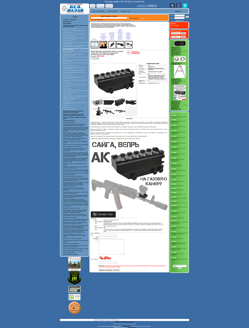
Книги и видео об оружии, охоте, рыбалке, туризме (75, 248)
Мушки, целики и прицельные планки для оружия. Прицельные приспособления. (75, 246)
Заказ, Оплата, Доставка (98, 11)
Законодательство (125, 11)
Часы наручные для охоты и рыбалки (72, 146)
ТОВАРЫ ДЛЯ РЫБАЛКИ (69, 122)
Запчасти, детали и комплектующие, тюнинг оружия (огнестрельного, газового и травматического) (76, 220)
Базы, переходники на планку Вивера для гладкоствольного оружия (73, 54)
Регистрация (100, 6)
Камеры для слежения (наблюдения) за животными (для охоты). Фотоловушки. (75, 193)
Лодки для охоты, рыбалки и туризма (72, 238)
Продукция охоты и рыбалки (69, 109)
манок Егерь (100, 19)
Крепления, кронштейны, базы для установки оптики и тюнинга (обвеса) (111, 24)
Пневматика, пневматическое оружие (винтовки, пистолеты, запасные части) (75, 167)
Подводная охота (67, 100)
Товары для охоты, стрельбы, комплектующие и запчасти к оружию (107, 23)
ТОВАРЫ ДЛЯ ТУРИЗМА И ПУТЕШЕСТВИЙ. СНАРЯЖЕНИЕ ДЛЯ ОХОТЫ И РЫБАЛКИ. (74, 125)
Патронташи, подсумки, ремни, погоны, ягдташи (74, 84)
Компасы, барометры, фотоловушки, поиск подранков (75, 95)
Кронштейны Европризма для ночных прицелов (74, 70)
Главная (92, 6)
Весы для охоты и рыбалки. (70, 217)
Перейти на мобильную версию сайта (124, 321)
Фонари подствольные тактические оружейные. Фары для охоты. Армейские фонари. (75, 223)
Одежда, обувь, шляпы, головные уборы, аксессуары (75, 90)
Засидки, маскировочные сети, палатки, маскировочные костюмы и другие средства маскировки (74, 189)
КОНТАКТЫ (109, 6)
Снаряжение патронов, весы (69, 35)
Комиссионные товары (68, 107)
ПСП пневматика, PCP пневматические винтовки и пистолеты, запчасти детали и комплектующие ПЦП (76, 170)
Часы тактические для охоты (69, 92)
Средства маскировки (68, 32)
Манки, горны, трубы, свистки (70, 28)
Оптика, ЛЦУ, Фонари (68, 40)
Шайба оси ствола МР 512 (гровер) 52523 (176, 63)
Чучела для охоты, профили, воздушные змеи (74, 30)
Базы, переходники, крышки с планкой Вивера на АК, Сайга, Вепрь (113, 26)
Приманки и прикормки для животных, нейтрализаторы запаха (72, 98)
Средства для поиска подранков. (71, 243)
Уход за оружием (67, 88)
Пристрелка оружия (67, 75)
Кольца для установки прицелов (70, 65)
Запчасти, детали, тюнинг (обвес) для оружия (74, 34)
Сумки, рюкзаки (66, 86)
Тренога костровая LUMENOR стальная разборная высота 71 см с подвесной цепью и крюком (176, 81)
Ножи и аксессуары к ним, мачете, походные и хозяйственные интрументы (74, 38)
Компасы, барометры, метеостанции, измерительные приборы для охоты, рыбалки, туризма (74, 235)
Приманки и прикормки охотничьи (71, 208)
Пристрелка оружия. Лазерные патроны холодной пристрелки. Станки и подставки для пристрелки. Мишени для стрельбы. (75, 196)
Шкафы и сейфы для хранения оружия (72, 250)
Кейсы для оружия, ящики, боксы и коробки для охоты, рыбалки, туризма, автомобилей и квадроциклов (74, 149)
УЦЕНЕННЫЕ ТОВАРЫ (69, 252)
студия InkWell (132, 327)
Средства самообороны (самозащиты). (73, 176)
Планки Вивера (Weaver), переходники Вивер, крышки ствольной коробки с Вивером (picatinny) (75, 46)
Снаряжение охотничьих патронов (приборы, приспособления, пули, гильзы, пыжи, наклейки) (75, 215)
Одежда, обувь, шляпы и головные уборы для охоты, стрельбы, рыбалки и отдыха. (74, 139)
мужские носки (126, 326)
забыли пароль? (179, 20)
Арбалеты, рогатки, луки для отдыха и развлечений (75, 144)
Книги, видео (66, 105)
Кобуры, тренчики (67, 82)
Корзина (102, 319)
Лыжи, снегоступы (67, 94)
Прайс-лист (108, 319)
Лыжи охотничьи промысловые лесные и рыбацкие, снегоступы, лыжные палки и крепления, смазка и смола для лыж (76, 205)
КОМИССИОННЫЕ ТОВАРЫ (70, 254)
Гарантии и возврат (112, 11)
